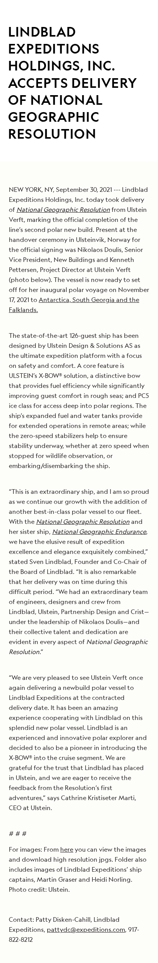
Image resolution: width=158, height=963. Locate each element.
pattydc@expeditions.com (86, 929)
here (66, 849)
